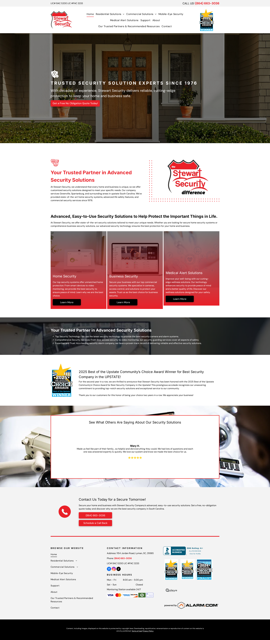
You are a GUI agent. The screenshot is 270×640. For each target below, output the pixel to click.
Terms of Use (137, 631)
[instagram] (114, 569)
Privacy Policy (148, 631)
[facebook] (109, 569)
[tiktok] (118, 569)
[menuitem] (90, 14)
